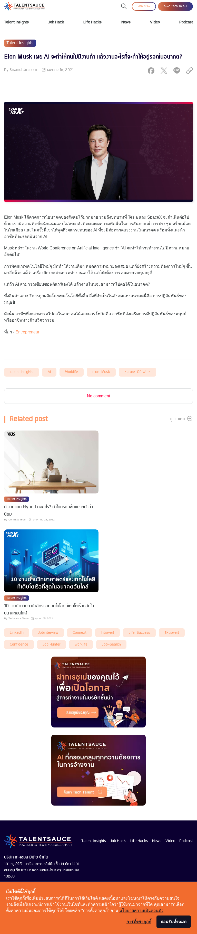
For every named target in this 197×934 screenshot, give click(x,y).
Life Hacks (92, 22)
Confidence (19, 645)
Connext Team (17, 519)
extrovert (171, 633)
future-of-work (137, 372)
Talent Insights (16, 22)
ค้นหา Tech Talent (175, 6)
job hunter (51, 645)
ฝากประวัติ (144, 6)
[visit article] (51, 462)
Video (155, 22)
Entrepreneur (27, 332)
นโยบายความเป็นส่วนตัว (141, 910)
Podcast (186, 22)
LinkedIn (17, 633)
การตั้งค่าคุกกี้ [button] (138, 921)
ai (49, 372)
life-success (139, 633)
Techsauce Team (18, 618)
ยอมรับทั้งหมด (173, 921)
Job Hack (56, 22)
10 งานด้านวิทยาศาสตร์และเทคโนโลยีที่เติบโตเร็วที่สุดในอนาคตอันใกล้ (49, 610)
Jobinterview (48, 633)
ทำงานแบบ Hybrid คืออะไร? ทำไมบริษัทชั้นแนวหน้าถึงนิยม (48, 511)
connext (79, 633)
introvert (107, 633)
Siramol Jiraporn (23, 70)
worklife (71, 372)
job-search (111, 645)
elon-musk (101, 372)
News (126, 22)
